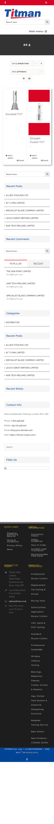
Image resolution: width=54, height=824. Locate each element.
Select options (10, 157)
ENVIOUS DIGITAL (32, 753)
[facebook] (5, 3)
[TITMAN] (22, 9)
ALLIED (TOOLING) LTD (17, 195)
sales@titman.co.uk (17, 601)
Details (21, 161)
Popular (15, 263)
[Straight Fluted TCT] (39, 112)
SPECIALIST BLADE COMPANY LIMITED (25, 210)
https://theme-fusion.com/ (23, 435)
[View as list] (29, 78)
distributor (12, 322)
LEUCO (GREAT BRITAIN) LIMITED (22, 218)
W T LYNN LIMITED (15, 203)
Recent (38, 263)
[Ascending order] (41, 63)
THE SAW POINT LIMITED (18, 271)
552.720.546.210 (19, 425)
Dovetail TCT (14, 114)
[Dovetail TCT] (14, 100)
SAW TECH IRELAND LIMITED (20, 226)
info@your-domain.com (21, 430)
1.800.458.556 (17, 421)
